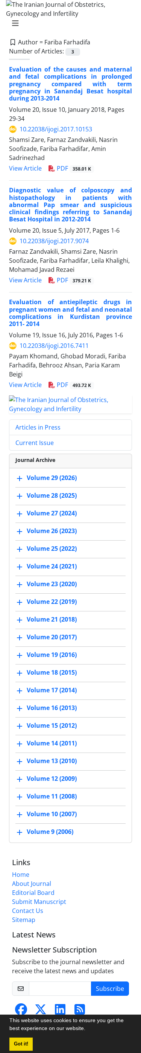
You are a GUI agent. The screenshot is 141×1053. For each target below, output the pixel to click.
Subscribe (110, 988)
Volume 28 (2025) (52, 495)
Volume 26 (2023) (52, 531)
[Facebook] (21, 1011)
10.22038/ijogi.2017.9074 (54, 241)
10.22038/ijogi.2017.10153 (56, 129)
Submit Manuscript (39, 902)
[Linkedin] (60, 1011)
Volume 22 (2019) (52, 601)
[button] (88, 1029)
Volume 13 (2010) (52, 761)
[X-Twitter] (41, 1011)
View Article (25, 168)
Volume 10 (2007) (52, 814)
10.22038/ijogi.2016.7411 (54, 345)
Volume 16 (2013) (52, 708)
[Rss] (80, 1011)
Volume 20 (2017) (52, 637)
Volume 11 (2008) (52, 796)
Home (20, 874)
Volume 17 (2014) (52, 690)
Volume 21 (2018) (52, 619)
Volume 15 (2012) (52, 725)
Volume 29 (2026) (52, 478)
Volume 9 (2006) (50, 831)
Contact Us (27, 911)
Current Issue (34, 443)
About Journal (31, 883)
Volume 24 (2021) (52, 566)
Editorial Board (33, 892)
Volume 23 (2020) (52, 584)
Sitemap (23, 920)
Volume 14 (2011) (52, 743)
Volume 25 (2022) (52, 548)
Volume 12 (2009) (52, 778)
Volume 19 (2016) (52, 655)
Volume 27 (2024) (52, 513)
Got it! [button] (21, 1044)
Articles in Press (38, 427)
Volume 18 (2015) (52, 672)
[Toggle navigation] (68, 23)
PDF (73, 168)
